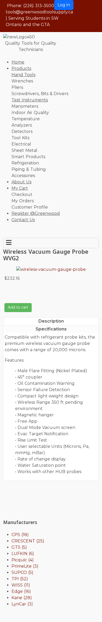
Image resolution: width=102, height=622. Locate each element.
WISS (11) (21, 585)
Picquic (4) (23, 559)
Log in (64, 4)
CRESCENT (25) (28, 540)
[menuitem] (18, 62)
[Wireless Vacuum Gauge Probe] (51, 269)
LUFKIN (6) (23, 553)
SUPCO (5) (22, 572)
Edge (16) (21, 591)
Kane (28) (22, 597)
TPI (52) (20, 578)
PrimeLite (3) (25, 566)
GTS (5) (19, 547)
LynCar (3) (22, 604)
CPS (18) (20, 534)
